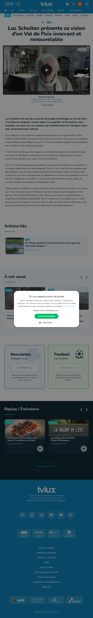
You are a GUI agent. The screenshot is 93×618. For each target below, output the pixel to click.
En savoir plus (69, 306)
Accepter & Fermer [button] (46, 316)
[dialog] (46, 309)
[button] (46, 310)
